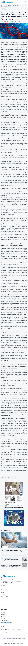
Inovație (2, 592)
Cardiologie (3, 612)
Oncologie (3, 614)
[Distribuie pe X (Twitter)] (5, 477)
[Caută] (23, 2)
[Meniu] (25, 2)
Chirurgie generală (5, 620)
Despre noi (9, 640)
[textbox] (14, 256)
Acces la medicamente (9, 5)
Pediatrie (3, 618)
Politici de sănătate (5, 603)
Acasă (2, 5)
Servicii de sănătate (5, 596)
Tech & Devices (4, 605)
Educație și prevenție (5, 594)
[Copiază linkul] (15, 477)
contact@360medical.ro (8, 632)
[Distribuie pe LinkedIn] (8, 477)
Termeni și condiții (17, 640)
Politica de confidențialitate (9, 643)
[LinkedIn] (4, 585)
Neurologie (3, 616)
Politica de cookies (20, 643)
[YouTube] (6, 585)
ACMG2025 (4, 467)
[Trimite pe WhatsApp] (11, 477)
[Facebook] (1, 585)
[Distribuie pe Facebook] (2, 477)
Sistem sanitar (4, 600)
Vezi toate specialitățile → (7, 622)
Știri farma (17, 5)
